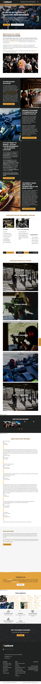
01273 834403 (9, 579)
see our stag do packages (17, 24)
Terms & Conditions (7, 682)
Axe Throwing (5, 670)
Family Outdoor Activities (20, 667)
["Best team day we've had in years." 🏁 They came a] (37, 598)
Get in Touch (20, 584)
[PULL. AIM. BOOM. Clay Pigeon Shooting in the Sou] (30, 605)
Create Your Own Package (20, 671)
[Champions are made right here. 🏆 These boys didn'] (17, 605)
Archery (13, 92)
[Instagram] (35, 663)
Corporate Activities (19, 670)
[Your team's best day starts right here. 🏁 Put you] (3, 598)
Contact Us (17, 675)
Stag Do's (17, 664)
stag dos (5, 540)
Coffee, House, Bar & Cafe (20, 673)
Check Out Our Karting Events (29, 137)
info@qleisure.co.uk (15, 581)
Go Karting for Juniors (7, 664)
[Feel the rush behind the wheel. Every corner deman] (3, 605)
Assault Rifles (5, 666)
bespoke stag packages (14, 41)
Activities (5, 661)
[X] (33, 663)
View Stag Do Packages (8, 103)
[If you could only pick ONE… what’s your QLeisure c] (17, 598)
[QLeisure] (7, 2)
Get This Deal (20, 635)
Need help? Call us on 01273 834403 (28, 1)
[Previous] (19, 256)
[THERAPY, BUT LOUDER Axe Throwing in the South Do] (23, 605)
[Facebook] (31, 663)
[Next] (21, 256)
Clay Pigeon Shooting (10, 91)
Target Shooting (8, 92)
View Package (18, 252)
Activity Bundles (6, 673)
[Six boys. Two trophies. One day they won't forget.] (23, 598)
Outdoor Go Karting (12, 94)
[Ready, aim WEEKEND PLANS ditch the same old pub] (30, 598)
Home (4, 9)
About (16, 674)
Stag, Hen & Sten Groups (20, 663)
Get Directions (7, 544)
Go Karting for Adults (7, 663)
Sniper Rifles (5, 669)
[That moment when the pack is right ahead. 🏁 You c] (10, 598)
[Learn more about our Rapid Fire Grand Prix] (29, 223)
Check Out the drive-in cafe (28, 208)
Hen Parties (17, 666)
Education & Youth (18, 669)
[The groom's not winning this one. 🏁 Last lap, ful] (10, 605)
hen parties (11, 540)
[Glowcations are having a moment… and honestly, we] (37, 605)
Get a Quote (6, 24)
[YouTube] (37, 663)
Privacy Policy (14, 682)
